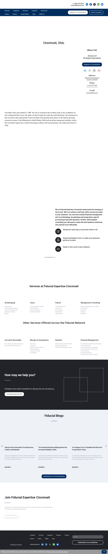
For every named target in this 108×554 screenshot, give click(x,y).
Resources (44, 10)
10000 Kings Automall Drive (92, 78)
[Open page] (16, 537)
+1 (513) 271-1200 (92, 85)
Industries (16, 10)
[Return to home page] (17, 4)
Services (7, 10)
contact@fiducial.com (92, 93)
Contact (7, 14)
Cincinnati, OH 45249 (91, 79)
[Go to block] (16, 296)
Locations (34, 10)
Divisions (25, 10)
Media (46, 538)
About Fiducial (25, 14)
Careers (15, 14)
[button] (87, 4)
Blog (34, 14)
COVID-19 (41, 14)
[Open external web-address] (54, 166)
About (39, 538)
